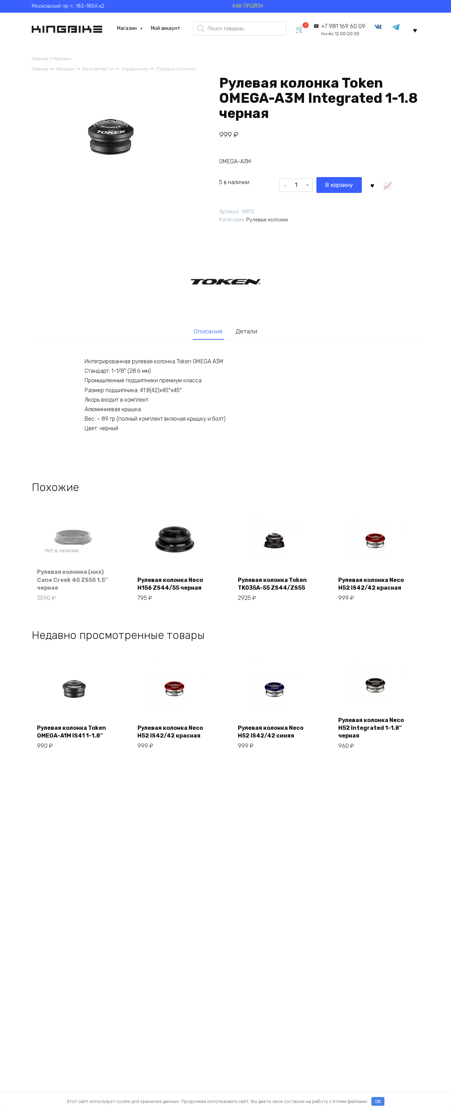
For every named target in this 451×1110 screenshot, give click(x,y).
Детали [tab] (246, 331)
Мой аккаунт (165, 28)
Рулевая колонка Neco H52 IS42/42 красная (371, 584)
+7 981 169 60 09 (343, 30)
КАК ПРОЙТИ (248, 6)
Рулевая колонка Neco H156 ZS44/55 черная (170, 584)
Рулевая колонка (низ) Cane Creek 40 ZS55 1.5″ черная (72, 580)
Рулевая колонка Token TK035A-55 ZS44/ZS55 (272, 584)
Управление (135, 68)
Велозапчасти (97, 68)
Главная (40, 58)
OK (378, 1101)
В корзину (339, 185)
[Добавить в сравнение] (387, 185)
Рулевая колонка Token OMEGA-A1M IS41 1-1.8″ (71, 732)
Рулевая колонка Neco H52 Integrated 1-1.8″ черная (371, 728)
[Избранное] (415, 30)
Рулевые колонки (175, 68)
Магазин (127, 28)
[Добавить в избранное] (372, 185)
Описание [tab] (208, 331)
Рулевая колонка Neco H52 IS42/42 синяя (270, 732)
